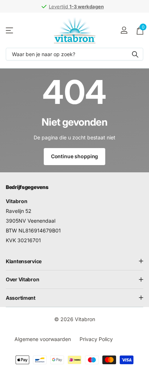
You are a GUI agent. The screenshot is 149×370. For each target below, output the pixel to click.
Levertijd (44, 6)
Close (74, 261)
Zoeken (135, 54)
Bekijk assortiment (10, 30)
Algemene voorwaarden (42, 339)
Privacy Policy (96, 339)
